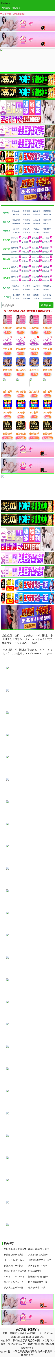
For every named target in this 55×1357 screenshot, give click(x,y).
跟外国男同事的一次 (38, 1282)
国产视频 (14, 238)
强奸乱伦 (35, 257)
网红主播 (25, 252)
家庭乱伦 (25, 277)
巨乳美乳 (46, 257)
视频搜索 (46, 305)
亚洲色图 (14, 271)
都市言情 (14, 277)
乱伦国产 (46, 248)
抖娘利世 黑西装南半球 (15, 1271)
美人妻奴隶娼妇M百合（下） (18, 1287)
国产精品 (14, 257)
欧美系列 (46, 242)
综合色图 (46, 271)
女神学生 (14, 248)
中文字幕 (46, 238)
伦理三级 (14, 242)
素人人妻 (25, 248)
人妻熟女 (14, 261)
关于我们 (21, 1329)
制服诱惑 (46, 261)
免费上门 (7, 332)
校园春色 (46, 277)
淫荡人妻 (35, 277)
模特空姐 (35, 248)
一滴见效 (7, 374)
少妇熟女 (46, 267)
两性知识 (25, 280)
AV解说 (25, 238)
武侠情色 (14, 280)
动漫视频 (35, 242)
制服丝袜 (35, 267)
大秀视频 (35, 261)
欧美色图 (25, 271)
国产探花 (14, 252)
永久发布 (16, 7)
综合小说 (46, 280)
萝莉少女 (25, 261)
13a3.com (5, 2)
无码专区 (25, 257)
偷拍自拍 (14, 267)
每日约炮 (7, 353)
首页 (17, 635)
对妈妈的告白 (34, 1271)
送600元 (7, 395)
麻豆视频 (35, 238)
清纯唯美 (25, 267)
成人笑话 (35, 280)
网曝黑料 (46, 252)
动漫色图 (35, 271)
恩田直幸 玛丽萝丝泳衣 (15, 1249)
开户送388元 (7, 437)
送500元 (7, 416)
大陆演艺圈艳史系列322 (39, 1260)
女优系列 (25, 242)
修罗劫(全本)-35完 (37, 1287)
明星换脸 (35, 252)
